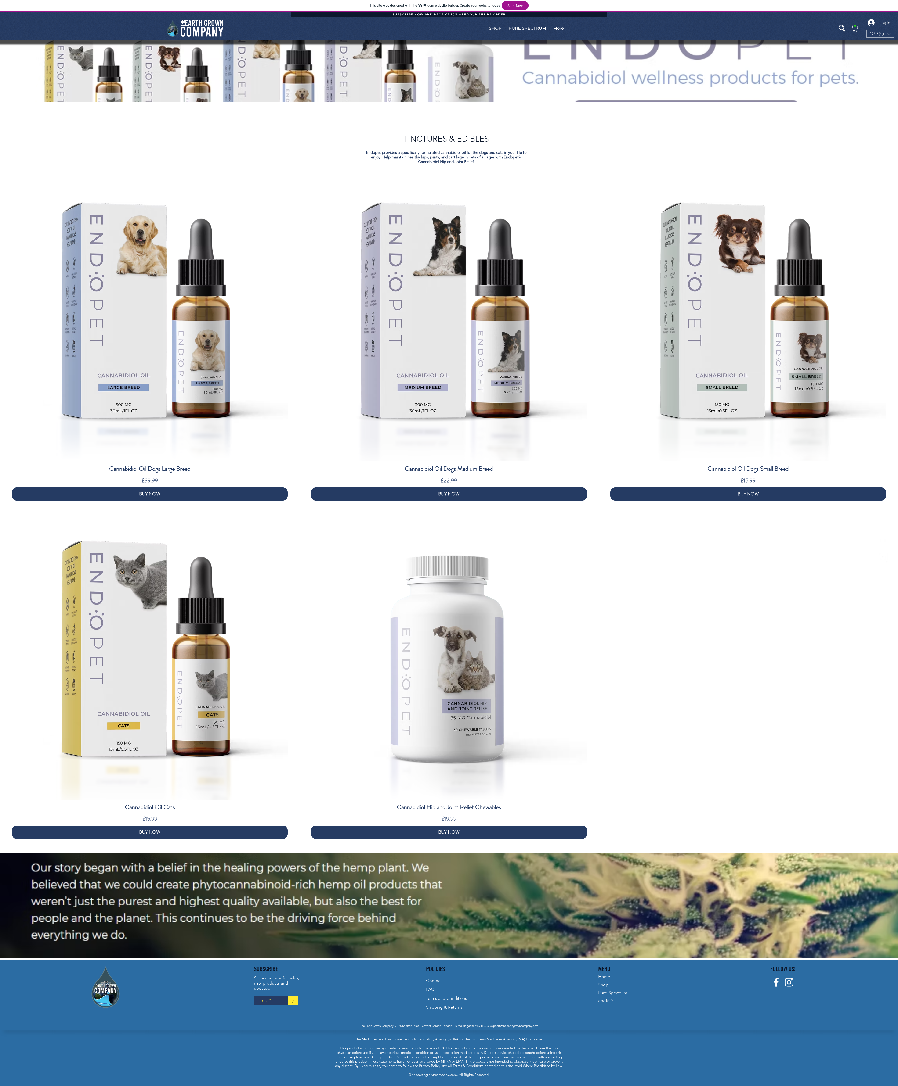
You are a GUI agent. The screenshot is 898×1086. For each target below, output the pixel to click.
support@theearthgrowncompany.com (514, 1026)
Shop (603, 984)
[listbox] (880, 34)
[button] (495, 28)
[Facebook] (883, 540)
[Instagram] (883, 557)
